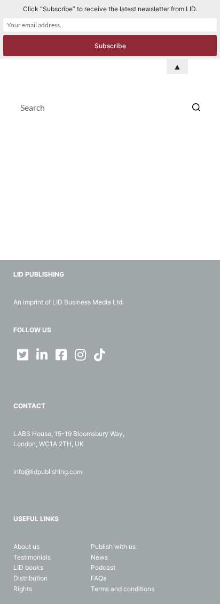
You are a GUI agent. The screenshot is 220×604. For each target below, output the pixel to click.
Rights (22, 589)
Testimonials (32, 557)
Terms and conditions (122, 589)
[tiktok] (99, 354)
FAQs (98, 578)
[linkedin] (42, 354)
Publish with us (113, 546)
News (99, 557)
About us (26, 546)
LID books (28, 567)
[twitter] (23, 354)
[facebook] (61, 354)
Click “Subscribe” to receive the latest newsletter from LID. (110, 9)
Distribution (30, 578)
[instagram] (80, 354)
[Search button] (196, 107)
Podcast (103, 567)
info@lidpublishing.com (47, 472)
